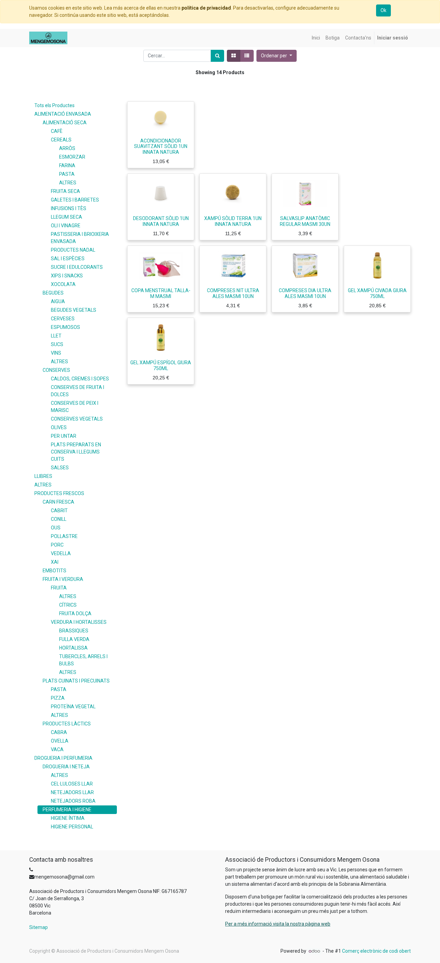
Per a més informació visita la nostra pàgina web (277, 924)
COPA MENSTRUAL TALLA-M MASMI (160, 293)
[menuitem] (316, 38)
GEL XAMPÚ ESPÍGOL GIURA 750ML (160, 365)
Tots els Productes (54, 105)
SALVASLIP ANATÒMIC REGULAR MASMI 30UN (305, 221)
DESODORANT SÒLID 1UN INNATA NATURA (161, 221)
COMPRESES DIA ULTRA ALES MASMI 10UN (305, 293)
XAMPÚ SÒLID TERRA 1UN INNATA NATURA (233, 221)
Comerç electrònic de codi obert (376, 951)
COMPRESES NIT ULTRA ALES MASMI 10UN (233, 293)
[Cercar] (217, 56)
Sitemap (38, 927)
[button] (276, 56)
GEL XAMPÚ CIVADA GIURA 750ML (377, 293)
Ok (383, 10)
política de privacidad (206, 8)
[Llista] (247, 56)
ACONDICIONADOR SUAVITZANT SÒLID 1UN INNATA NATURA (160, 146)
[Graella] (233, 56)
